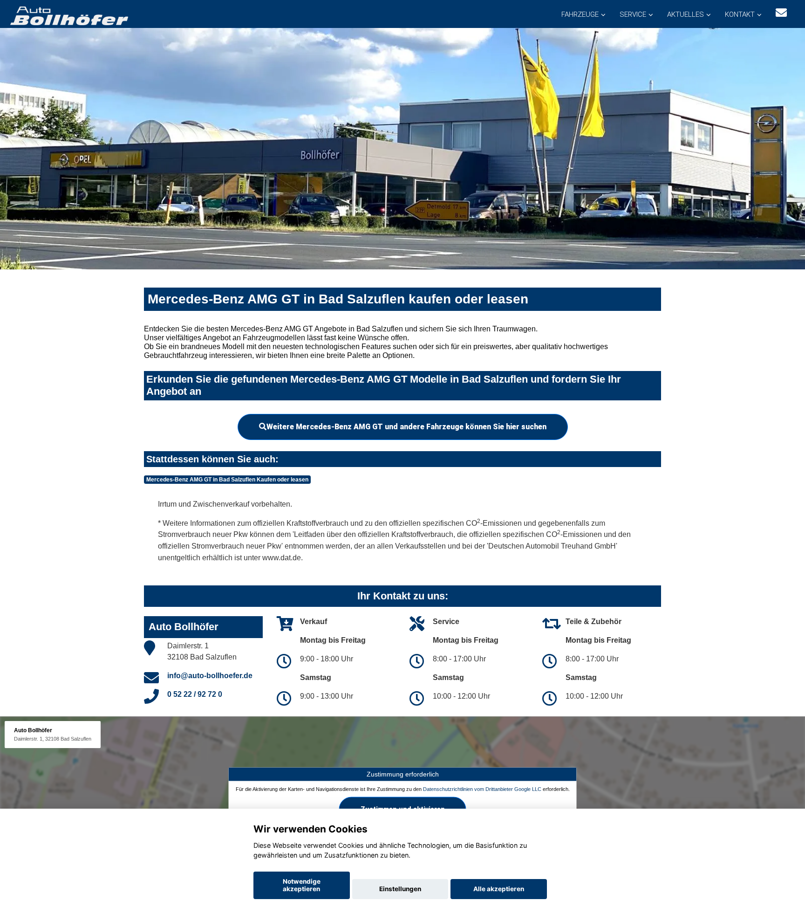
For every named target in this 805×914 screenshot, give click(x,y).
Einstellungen (400, 889)
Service (633, 14)
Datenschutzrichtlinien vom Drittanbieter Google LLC (482, 789)
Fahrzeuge (580, 14)
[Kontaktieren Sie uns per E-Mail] (781, 13)
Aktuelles (685, 14)
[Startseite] (68, 15)
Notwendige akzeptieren (302, 885)
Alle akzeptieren (498, 889)
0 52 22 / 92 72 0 (194, 694)
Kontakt (740, 14)
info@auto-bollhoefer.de (209, 676)
